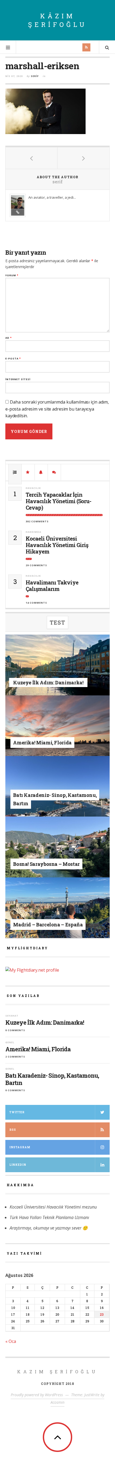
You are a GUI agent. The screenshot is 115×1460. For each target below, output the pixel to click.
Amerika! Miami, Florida (38, 1049)
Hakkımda (33, 532)
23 (101, 1314)
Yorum (11, 275)
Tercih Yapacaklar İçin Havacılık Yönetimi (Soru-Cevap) (58, 501)
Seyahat (52, 675)
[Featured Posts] (28, 472)
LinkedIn (17, 1165)
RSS (12, 1130)
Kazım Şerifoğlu (57, 1371)
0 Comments (15, 1030)
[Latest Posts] (41, 472)
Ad (8, 338)
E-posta (13, 358)
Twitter (17, 1112)
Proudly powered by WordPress (37, 1394)
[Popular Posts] (15, 472)
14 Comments (36, 602)
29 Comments (36, 565)
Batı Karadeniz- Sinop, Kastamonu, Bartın (52, 1079)
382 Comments (37, 521)
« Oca (10, 1341)
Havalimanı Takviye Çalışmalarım (52, 585)
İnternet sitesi (17, 379)
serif (35, 76)
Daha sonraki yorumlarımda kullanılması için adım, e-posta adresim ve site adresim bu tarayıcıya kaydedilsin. (57, 409)
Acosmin (57, 1402)
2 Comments (15, 1056)
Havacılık (33, 488)
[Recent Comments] (54, 472)
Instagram (19, 1147)
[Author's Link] (17, 212)
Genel (52, 734)
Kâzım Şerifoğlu (57, 20)
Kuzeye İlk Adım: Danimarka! (44, 1022)
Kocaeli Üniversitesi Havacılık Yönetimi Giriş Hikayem (57, 545)
